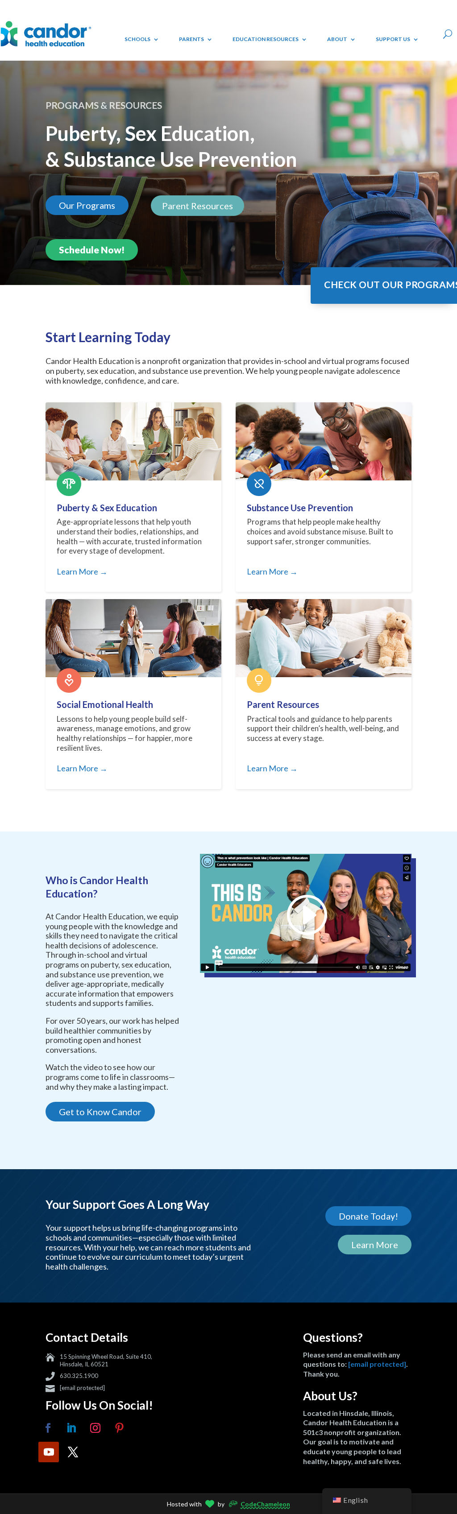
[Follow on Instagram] (95, 1428)
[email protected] (82, 1387)
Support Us (393, 39)
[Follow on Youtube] (48, 1452)
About (337, 39)
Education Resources (266, 39)
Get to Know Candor (100, 1111)
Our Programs (87, 205)
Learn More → (82, 571)
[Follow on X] (72, 1452)
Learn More (374, 1244)
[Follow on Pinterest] (119, 1428)
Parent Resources (197, 205)
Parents (191, 39)
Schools (137, 39)
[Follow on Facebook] (47, 1428)
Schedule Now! (92, 249)
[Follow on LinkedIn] (71, 1428)
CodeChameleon (265, 1504)
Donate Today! (368, 1216)
